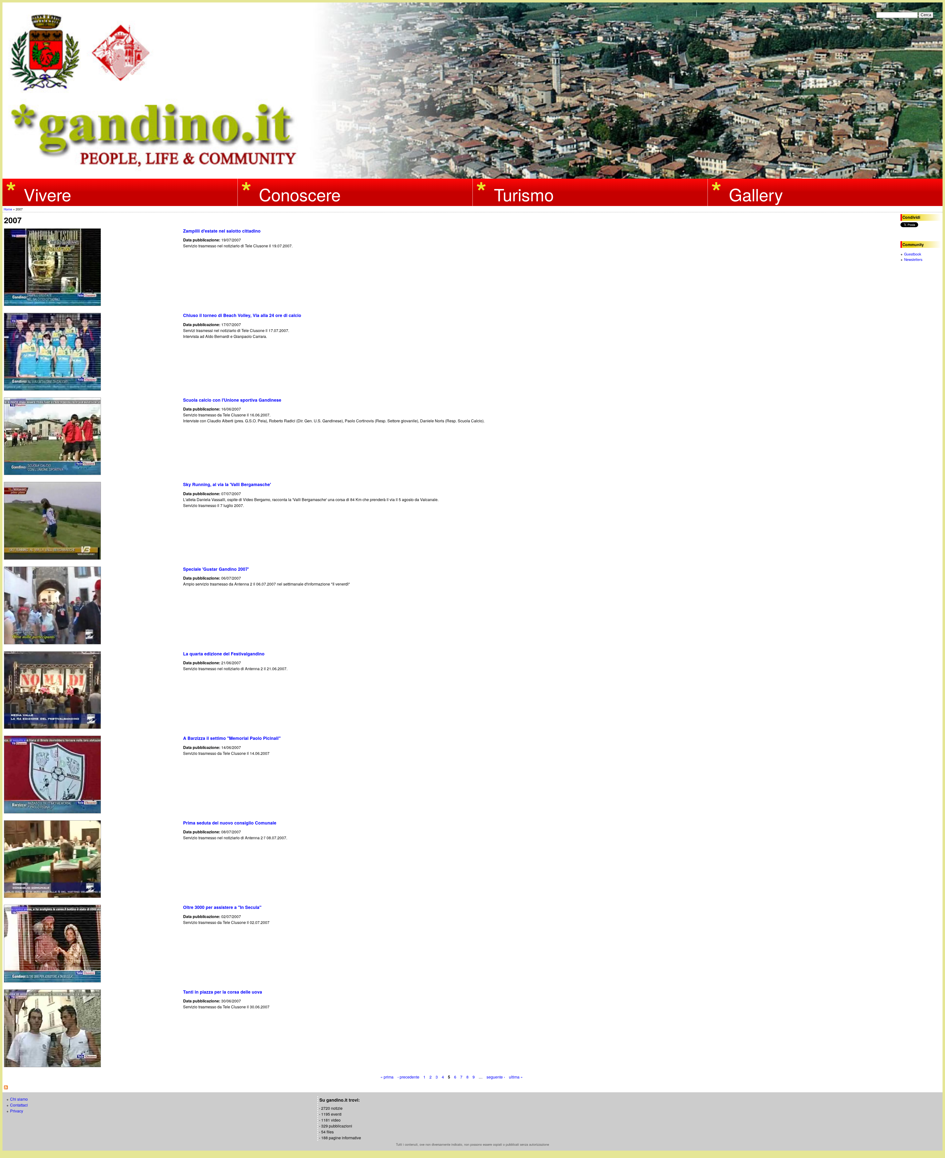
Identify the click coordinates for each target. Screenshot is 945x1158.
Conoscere (300, 194)
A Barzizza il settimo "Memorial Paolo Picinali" (232, 738)
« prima (387, 1077)
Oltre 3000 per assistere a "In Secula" (222, 907)
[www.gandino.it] (472, 175)
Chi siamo (19, 1099)
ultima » (516, 1077)
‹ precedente (408, 1077)
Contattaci (19, 1105)
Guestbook (912, 253)
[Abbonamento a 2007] (6, 1088)
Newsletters (913, 259)
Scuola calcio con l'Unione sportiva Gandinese (232, 400)
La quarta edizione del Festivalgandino (224, 653)
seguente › (496, 1077)
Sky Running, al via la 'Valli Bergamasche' (227, 484)
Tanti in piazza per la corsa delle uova (222, 992)
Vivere (47, 194)
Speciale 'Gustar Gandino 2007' (216, 569)
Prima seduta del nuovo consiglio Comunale (229, 823)
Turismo (524, 194)
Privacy (16, 1111)
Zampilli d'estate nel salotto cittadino (222, 231)
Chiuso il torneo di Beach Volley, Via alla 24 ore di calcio (242, 315)
